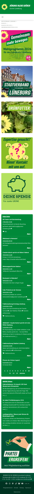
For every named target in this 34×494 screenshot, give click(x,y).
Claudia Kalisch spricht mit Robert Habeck (16, 252)
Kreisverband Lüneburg (8, 21)
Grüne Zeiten (6, 217)
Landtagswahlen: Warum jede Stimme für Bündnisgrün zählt (16, 415)
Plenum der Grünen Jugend (11, 360)
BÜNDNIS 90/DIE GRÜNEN (20, 5)
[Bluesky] (19, 483)
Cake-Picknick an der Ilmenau (12, 290)
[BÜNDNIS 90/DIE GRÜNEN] (4, 7)
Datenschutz (17, 492)
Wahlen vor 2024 (6, 25)
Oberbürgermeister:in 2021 (9, 27)
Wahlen (3, 23)
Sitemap (22, 487)
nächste (22, 373)
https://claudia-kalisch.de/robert (16, 259)
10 (29, 371)
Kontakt (16, 487)
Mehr (28, 234)
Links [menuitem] (26, 483)
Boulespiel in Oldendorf (10, 278)
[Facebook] (6, 483)
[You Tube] (22, 483)
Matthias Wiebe (17, 311)
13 (17, 373)
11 (10, 373)
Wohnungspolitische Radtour (12, 266)
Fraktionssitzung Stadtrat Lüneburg (14, 343)
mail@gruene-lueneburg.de (23, 479)
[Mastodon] (13, 483)
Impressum (28, 487)
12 (13, 373)
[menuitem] (8, 488)
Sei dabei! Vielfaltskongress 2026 (13, 400)
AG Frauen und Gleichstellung (12, 219)
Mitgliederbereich (8, 487)
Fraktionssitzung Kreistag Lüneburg (14, 304)
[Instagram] (10, 483)
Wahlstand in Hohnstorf (10, 238)
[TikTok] (16, 483)
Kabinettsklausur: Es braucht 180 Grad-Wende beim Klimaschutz (15, 385)
